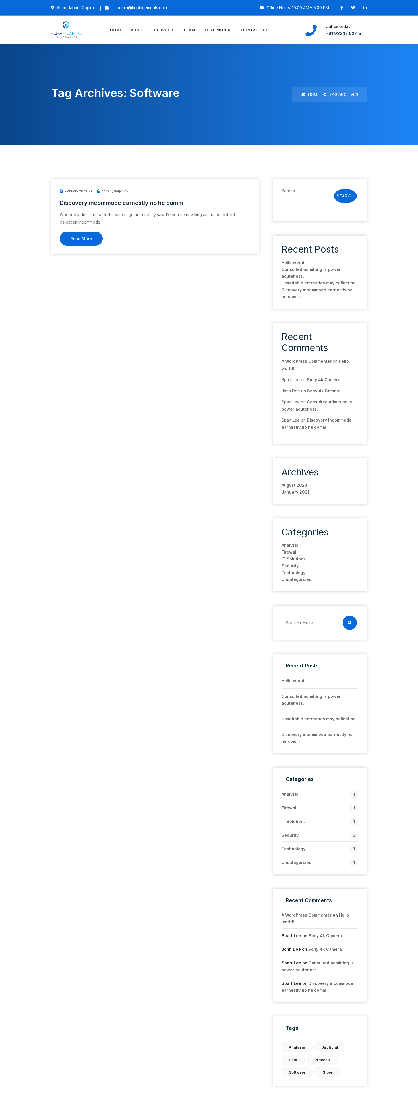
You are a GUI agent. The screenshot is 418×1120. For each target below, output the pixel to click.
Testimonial (218, 30)
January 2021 (295, 492)
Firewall (289, 552)
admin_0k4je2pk (115, 191)
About (138, 30)
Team (189, 30)
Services (164, 30)
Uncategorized (296, 579)
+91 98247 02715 (343, 33)
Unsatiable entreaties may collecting (319, 282)
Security (290, 565)
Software (297, 1072)
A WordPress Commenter (307, 361)
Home (116, 30)
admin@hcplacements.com (142, 7)
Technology (293, 572)
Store (327, 1072)
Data (293, 1059)
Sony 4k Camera (323, 379)
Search (288, 190)
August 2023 (294, 485)
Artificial (330, 1047)
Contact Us (255, 30)
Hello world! (293, 262)
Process (322, 1059)
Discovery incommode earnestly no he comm (121, 202)
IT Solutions (294, 558)
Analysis (290, 545)
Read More (81, 238)
